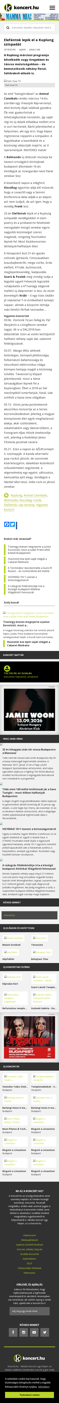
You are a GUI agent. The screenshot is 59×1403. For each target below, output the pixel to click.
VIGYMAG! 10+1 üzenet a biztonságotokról (22, 578)
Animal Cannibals (35, 495)
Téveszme (37, 944)
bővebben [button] (44, 1386)
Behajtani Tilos (39, 959)
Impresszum (29, 1235)
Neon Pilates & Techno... (15, 1128)
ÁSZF (29, 1263)
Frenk (37, 500)
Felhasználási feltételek (29, 1268)
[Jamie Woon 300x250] (29, 730)
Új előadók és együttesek (18, 928)
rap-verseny (26, 505)
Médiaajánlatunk (29, 1239)
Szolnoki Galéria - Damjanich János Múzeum (44, 1008)
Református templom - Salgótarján (15, 1008)
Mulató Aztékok (11, 944)
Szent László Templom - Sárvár (44, 987)
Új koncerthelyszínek (16, 967)
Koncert (21, 1249)
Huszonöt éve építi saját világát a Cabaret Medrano (27, 560)
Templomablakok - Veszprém (44, 1086)
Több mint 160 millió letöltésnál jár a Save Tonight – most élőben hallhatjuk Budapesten (29, 793)
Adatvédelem (29, 1258)
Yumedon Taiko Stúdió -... (15, 1086)
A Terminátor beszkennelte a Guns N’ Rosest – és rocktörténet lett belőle (30, 569)
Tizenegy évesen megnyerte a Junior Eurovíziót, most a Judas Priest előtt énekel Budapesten (29, 549)
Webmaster (29, 1272)
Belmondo (11, 500)
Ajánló (22, 49)
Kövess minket (12, 902)
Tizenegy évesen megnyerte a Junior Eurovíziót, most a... (26, 623)
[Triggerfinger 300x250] (29, 1057)
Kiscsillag (25, 500)
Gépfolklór (8, 959)
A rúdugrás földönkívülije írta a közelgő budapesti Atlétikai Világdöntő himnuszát (26, 589)
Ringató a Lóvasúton (43, 1128)
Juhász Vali (34, 49)
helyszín (38, 1249)
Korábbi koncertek (29, 1254)
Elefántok (10, 505)
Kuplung (16, 495)
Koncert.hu (9, 915)
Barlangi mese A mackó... (15, 1107)
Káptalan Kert (10, 983)
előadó (29, 1249)
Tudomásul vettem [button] (29, 1395)
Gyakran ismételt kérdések (29, 1244)
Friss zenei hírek (13, 738)
